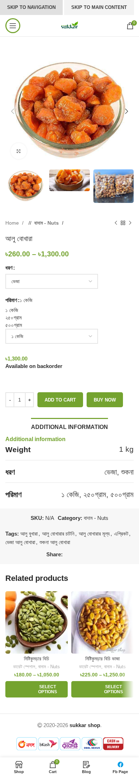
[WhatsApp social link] (82, 554)
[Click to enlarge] (19, 151)
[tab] (69, 426)
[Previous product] (115, 223)
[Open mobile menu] (13, 26)
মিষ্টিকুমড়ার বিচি (36, 658)
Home (12, 223)
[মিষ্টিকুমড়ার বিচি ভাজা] (102, 622)
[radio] (69, 310)
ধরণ (8, 268)
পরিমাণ (11, 300)
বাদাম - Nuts (47, 223)
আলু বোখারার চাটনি (58, 534)
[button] (12, 111)
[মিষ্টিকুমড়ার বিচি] (36, 622)
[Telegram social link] (89, 554)
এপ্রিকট (121, 534)
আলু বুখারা (29, 534)
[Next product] (130, 223)
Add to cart (60, 400)
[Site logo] (69, 25)
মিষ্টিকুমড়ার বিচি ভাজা (102, 658)
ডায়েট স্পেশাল (24, 666)
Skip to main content (99, 7)
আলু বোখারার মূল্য (94, 534)
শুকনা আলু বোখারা (55, 542)
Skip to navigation (31, 7)
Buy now (105, 400)
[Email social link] (75, 554)
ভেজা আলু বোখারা (20, 542)
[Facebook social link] (68, 554)
